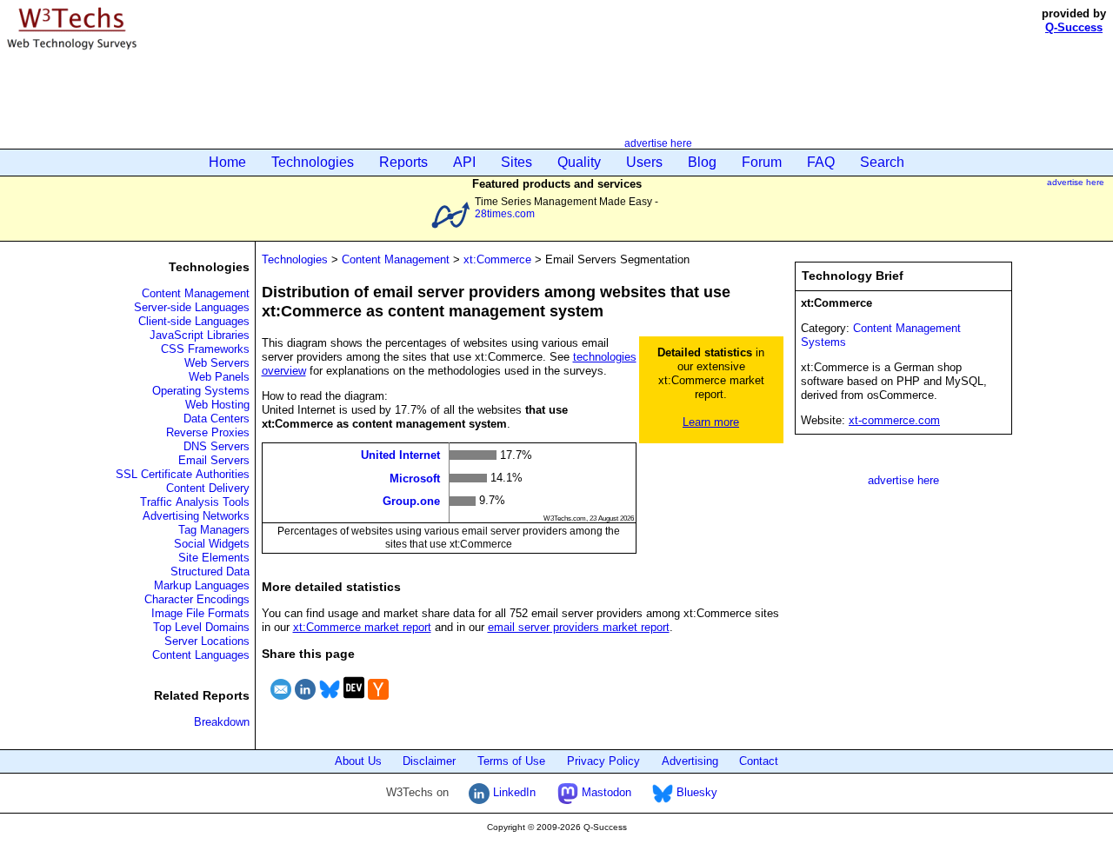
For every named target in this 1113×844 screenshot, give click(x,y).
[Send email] (281, 701)
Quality (579, 162)
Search (882, 162)
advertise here (658, 143)
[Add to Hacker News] (378, 701)
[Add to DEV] (354, 701)
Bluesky (695, 792)
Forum (762, 162)
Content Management (196, 293)
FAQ (821, 162)
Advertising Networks (196, 515)
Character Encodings (197, 599)
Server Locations (207, 641)
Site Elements (214, 557)
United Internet (400, 455)
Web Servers (217, 362)
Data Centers (216, 418)
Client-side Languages (194, 321)
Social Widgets (212, 543)
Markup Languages (202, 585)
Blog (702, 162)
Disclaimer (429, 761)
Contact (758, 761)
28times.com (505, 213)
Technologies (312, 162)
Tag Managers (214, 529)
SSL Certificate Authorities (183, 474)
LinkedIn (513, 792)
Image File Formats (200, 613)
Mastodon (604, 792)
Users (644, 162)
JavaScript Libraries (200, 335)
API (464, 162)
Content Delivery (208, 488)
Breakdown (222, 721)
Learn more (711, 422)
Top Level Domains (201, 627)
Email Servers (214, 460)
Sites (516, 162)
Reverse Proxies (208, 432)
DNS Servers (216, 446)
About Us (358, 761)
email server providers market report (579, 627)
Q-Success (1074, 27)
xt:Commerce (497, 259)
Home (227, 162)
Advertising (690, 761)
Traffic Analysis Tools (195, 501)
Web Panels (219, 376)
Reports (403, 162)
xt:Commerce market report (362, 627)
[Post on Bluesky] (329, 701)
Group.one (411, 501)
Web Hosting (217, 404)
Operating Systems (201, 390)
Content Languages (201, 654)
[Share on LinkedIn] (305, 701)
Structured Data (210, 571)
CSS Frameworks (205, 349)
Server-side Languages (192, 307)
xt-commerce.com (894, 420)
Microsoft (415, 477)
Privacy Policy (603, 761)
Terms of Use (511, 761)
